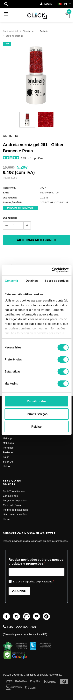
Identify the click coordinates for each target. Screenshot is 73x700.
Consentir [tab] (11, 280)
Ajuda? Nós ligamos (14, 491)
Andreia (44, 31)
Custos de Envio (12, 505)
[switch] (63, 359)
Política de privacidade (15, 509)
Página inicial (10, 31)
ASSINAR (19, 591)
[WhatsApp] (26, 616)
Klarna (6, 519)
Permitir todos (36, 401)
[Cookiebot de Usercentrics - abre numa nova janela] (52, 270)
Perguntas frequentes (15, 500)
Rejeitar (36, 426)
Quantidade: (10, 217)
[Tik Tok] (46, 616)
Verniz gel (28, 31)
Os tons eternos (14, 35)
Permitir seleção (36, 414)
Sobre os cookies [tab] (57, 280)
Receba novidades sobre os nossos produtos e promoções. (36, 561)
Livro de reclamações (15, 514)
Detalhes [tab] (32, 280)
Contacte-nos (10, 495)
